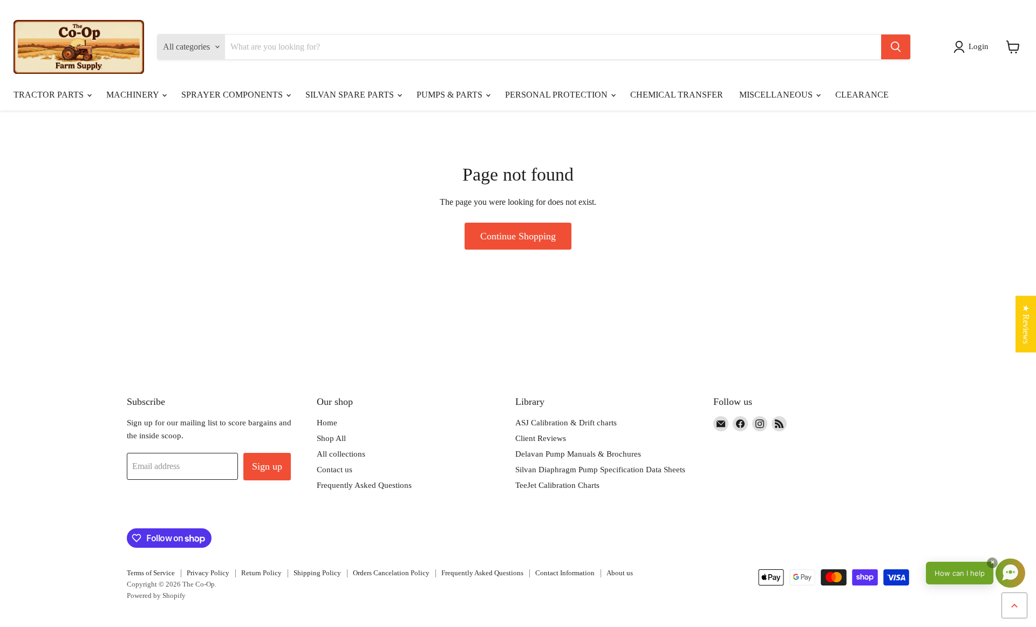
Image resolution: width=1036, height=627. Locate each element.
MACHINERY (133, 94)
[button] (973, 46)
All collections (341, 454)
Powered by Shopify (156, 595)
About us (619, 573)
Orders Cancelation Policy (391, 573)
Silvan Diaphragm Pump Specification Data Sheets (600, 469)
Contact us (334, 469)
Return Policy (261, 573)
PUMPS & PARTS (451, 94)
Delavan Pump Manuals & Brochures (578, 454)
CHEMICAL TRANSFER (676, 94)
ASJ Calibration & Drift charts (566, 422)
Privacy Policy (208, 573)
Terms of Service (151, 573)
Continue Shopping (518, 236)
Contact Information (565, 573)
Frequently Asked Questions (364, 485)
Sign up (267, 466)
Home (327, 422)
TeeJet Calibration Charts (557, 485)
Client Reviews (540, 438)
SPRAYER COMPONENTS (233, 94)
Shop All (331, 438)
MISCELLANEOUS (777, 94)
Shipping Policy (317, 573)
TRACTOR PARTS (49, 94)
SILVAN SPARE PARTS (350, 94)
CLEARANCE (862, 94)
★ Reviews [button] (1026, 323)
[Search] (895, 47)
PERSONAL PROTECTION (557, 94)
